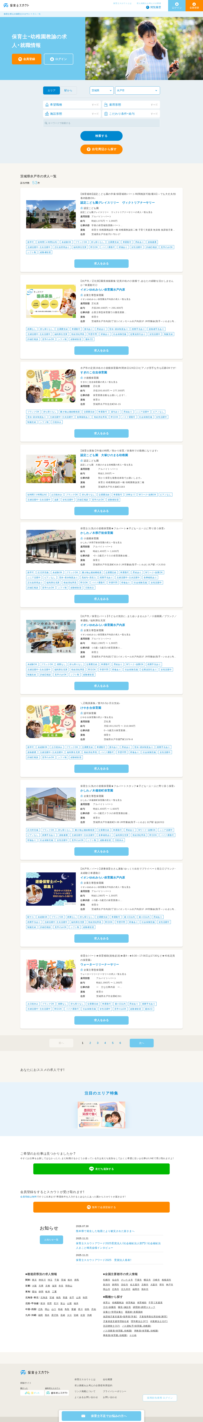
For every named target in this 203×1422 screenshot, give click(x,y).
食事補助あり (83, 417)
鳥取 (67, 1309)
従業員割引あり (138, 334)
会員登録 (29, 59)
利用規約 (107, 1385)
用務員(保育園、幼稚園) (146, 1330)
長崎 (62, 1315)
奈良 (61, 1285)
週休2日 (89, 339)
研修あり (123, 247)
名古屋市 (134, 1284)
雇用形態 (133, 104)
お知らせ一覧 (51, 1239)
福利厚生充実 (80, 247)
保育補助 (142, 1302)
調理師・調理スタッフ (144, 1307)
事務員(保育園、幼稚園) (115, 1335)
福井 (76, 1303)
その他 (132, 1335)
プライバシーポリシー (114, 1391)
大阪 (34, 1285)
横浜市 (147, 1280)
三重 (54, 1291)
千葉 (56, 1280)
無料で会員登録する (104, 1207)
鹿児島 (54, 1315)
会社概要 (107, 1379)
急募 (56, 500)
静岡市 (115, 1284)
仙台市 (115, 1280)
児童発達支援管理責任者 (116, 1321)
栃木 (70, 1280)
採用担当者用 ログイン (160, 1397)
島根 (60, 1309)
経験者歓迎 (45, 252)
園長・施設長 (124, 1307)
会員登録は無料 (28, 1196)
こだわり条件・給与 (133, 113)
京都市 (144, 1284)
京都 (47, 1285)
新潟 (42, 1303)
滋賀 (54, 1285)
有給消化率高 (77, 334)
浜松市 (124, 1284)
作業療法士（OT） (159, 1321)
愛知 (34, 1291)
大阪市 (153, 1284)
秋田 (85, 1297)
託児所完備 (43, 572)
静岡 (41, 1291)
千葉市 (138, 1280)
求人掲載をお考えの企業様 (149, 3)
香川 (80, 1309)
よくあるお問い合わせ (86, 1397)
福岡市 (135, 1289)
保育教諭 (130, 1302)
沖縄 (89, 1315)
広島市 (115, 1289)
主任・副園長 (109, 1307)
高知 (93, 1309)
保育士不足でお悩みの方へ (109, 1416)
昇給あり (139, 242)
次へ (141, 1043)
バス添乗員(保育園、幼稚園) (117, 1330)
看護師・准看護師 (134, 1312)
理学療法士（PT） (139, 1321)
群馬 (76, 1280)
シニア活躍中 (142, 412)
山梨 (69, 1303)
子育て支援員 (155, 1302)
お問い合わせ (110, 1397)
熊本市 (144, 1289)
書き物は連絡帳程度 (70, 412)
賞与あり (88, 329)
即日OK (94, 247)
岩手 (71, 1297)
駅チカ (30, 917)
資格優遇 (152, 242)
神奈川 (42, 1280)
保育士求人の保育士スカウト (17, 14)
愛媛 (73, 1309)
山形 (78, 1297)
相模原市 (166, 1280)
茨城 (63, 1280)
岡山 (47, 1309)
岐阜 (47, 1291)
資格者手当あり (156, 329)
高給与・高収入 (89, 577)
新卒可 (30, 242)
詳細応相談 (151, 247)
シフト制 (31, 252)
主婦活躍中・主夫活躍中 (39, 247)
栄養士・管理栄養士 (113, 1312)
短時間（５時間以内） (37, 494)
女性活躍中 (136, 247)
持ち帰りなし (97, 242)
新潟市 (106, 1284)
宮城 (51, 1297)
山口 (53, 1309)
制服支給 (168, 334)
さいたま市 (127, 1280)
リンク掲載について (85, 1391)
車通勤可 (127, 242)
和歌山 (68, 1285)
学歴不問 (92, 334)
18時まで (130, 494)
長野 (49, 1303)
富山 (62, 1303)
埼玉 (50, 1280)
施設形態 (74, 113)
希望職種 (74, 104)
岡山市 (106, 1289)
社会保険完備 (119, 334)
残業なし (31, 329)
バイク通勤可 (108, 247)
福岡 (40, 1315)
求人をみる (101, 263)
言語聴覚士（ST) (111, 1326)
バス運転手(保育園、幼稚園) (136, 1326)
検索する (101, 135)
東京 (34, 1280)
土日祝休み (56, 494)
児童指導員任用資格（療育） (153, 1316)
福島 (58, 1297)
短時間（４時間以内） (48, 242)
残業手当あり (138, 329)
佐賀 (82, 1315)
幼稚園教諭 (118, 1302)
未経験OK (66, 242)
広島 (40, 1309)
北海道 (43, 1297)
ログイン (61, 59)
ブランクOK (81, 242)
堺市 (161, 1284)
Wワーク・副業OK (147, 494)
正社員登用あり (62, 247)
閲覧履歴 (156, 7)
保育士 (106, 1302)
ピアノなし (158, 412)
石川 (56, 1303)
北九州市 (125, 1289)
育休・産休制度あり (118, 329)
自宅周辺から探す (104, 149)
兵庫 (41, 1285)
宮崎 (76, 1315)
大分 (69, 1315)
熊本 (47, 1315)
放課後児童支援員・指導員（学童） (120, 1316)
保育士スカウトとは (122, 3)
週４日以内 (144, 917)
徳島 (87, 1309)
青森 (65, 1297)
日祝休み (56, 422)
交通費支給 (113, 242)
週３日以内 (129, 917)
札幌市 (106, 1280)
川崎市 (156, 1280)
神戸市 (169, 1284)
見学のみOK (167, 247)
